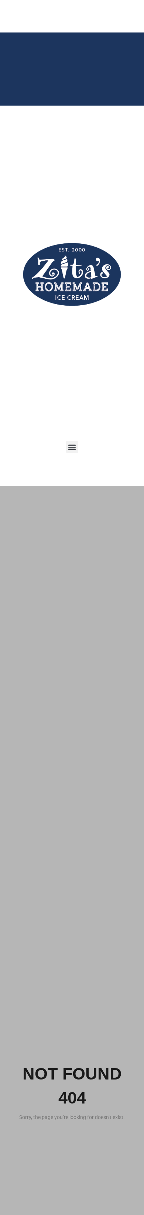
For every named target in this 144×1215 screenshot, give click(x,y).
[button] (72, 447)
